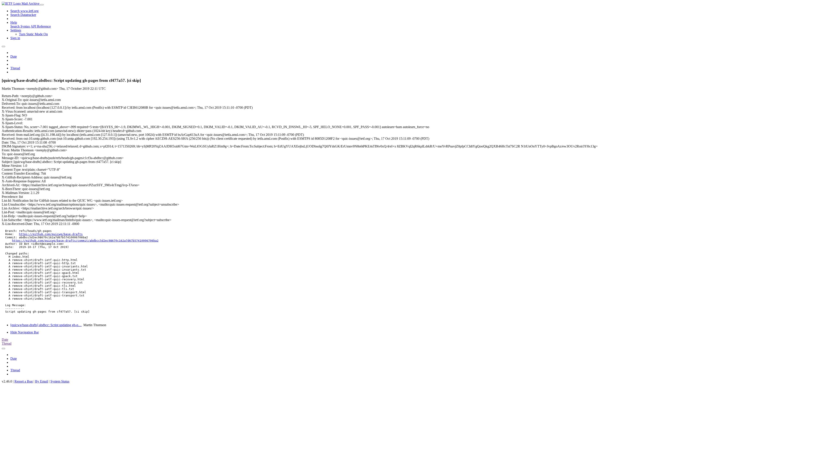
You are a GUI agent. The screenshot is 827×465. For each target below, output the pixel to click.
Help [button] (13, 22)
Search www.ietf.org (24, 11)
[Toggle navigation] (42, 4)
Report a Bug (23, 381)
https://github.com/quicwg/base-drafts (51, 234)
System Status (59, 381)
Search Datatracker (23, 15)
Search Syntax (20, 26)
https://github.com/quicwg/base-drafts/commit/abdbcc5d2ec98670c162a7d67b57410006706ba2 (85, 240)
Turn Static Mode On (33, 34)
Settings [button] (15, 30)
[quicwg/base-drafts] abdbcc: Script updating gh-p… (46, 325)
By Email (41, 381)
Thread (15, 68)
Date (13, 56)
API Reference (41, 26)
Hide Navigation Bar (24, 332)
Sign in (15, 38)
